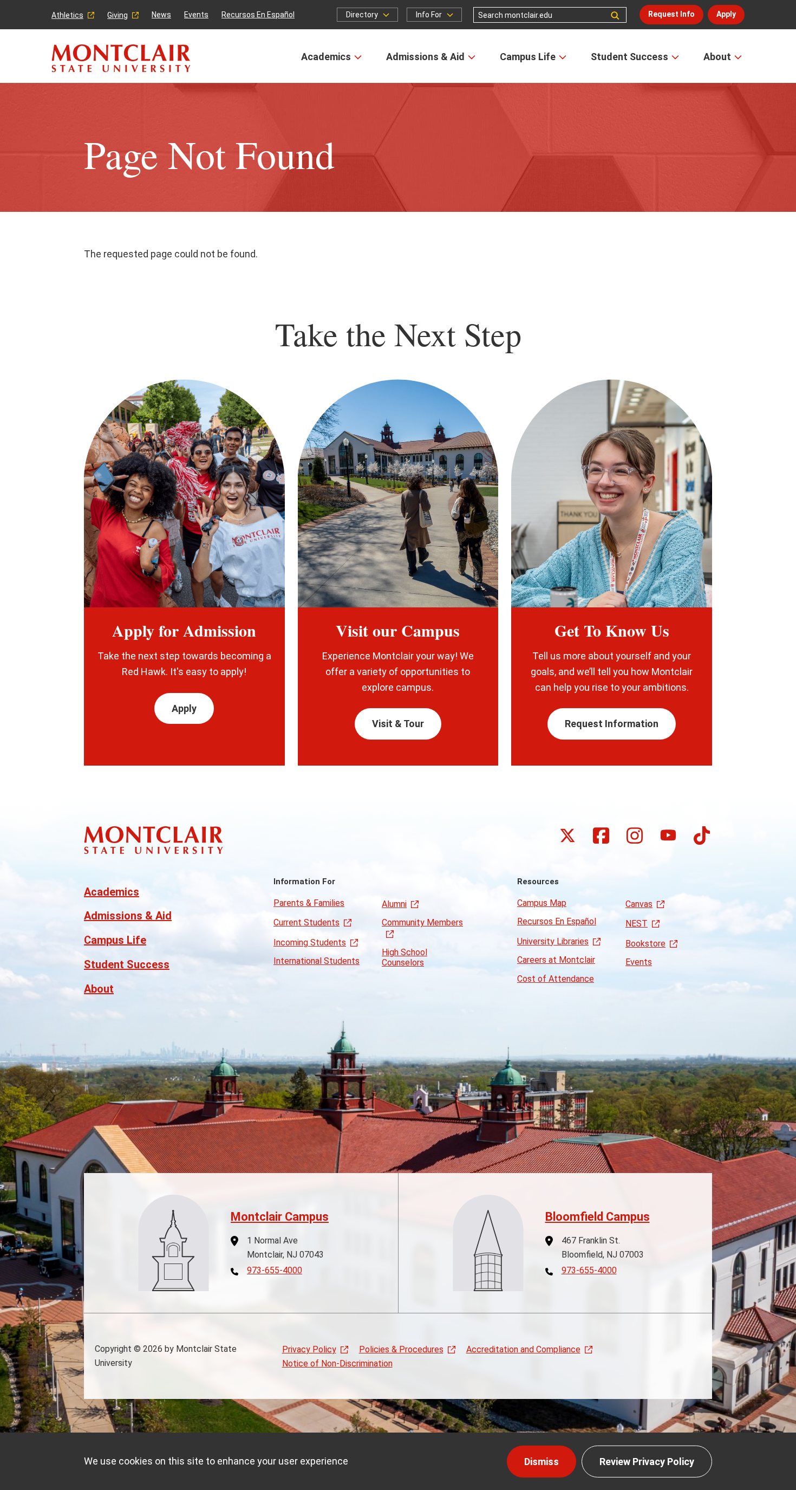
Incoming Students (309, 942)
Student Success (629, 56)
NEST (636, 923)
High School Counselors (404, 957)
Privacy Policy (309, 1349)
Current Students (306, 922)
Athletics (67, 15)
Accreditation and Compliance (523, 1349)
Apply (726, 14)
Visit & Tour (398, 723)
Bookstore (645, 943)
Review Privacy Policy (646, 1461)
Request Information (611, 723)
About (717, 56)
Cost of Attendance (555, 979)
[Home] (121, 58)
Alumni (394, 904)
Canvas (639, 904)
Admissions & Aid (425, 56)
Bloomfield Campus (597, 1216)
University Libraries (553, 941)
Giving (117, 15)
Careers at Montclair (556, 960)
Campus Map (541, 903)
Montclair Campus (280, 1216)
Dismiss (541, 1461)
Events (196, 14)
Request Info (671, 14)
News (161, 14)
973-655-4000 (274, 1270)
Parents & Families (308, 903)
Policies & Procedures (401, 1349)
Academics (326, 56)
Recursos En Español (258, 14)
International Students (316, 961)
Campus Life (528, 56)
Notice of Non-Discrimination (337, 1363)
